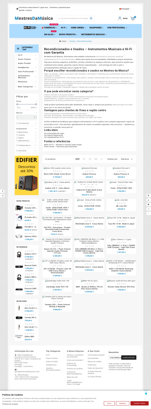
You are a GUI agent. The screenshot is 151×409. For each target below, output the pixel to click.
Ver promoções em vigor (54, 133)
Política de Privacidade (72, 364)
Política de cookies (10, 404)
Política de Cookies (75, 369)
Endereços (92, 365)
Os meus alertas (94, 377)
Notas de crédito (95, 361)
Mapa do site (72, 377)
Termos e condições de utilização (75, 356)
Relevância (127, 159)
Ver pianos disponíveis (53, 135)
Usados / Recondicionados (53, 369)
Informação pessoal (96, 355)
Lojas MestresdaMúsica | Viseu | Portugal (75, 382)
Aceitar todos (139, 403)
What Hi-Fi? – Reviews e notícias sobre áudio (63, 145)
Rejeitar (122, 403)
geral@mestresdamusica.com (27, 372)
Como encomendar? (75, 360)
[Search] (91, 18)
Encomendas (93, 358)
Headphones (51, 365)
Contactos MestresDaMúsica (74, 373)
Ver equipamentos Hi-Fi (54, 137)
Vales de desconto (95, 368)
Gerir (109, 403)
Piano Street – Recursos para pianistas (60, 147)
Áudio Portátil (52, 361)
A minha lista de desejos (94, 372)
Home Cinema (52, 358)
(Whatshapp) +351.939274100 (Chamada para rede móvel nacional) (26, 377)
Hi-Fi (48, 355)
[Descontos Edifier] (27, 175)
